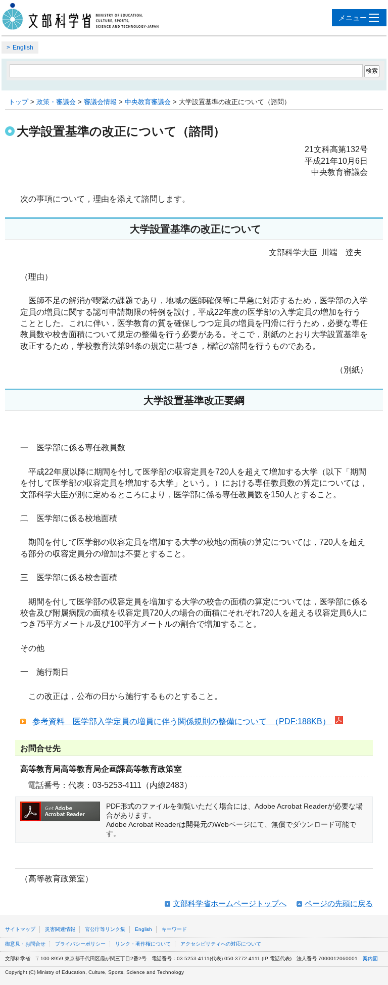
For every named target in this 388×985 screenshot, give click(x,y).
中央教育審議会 (148, 102)
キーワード (174, 929)
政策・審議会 (56, 102)
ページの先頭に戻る (339, 903)
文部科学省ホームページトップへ (229, 903)
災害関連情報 (60, 929)
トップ (18, 102)
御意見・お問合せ (25, 944)
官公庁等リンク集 (105, 929)
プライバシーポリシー (80, 944)
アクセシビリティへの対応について (220, 944)
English (23, 47)
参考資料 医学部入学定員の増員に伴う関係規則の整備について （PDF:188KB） (182, 721)
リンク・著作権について (143, 944)
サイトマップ (20, 929)
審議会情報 (100, 102)
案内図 (370, 958)
